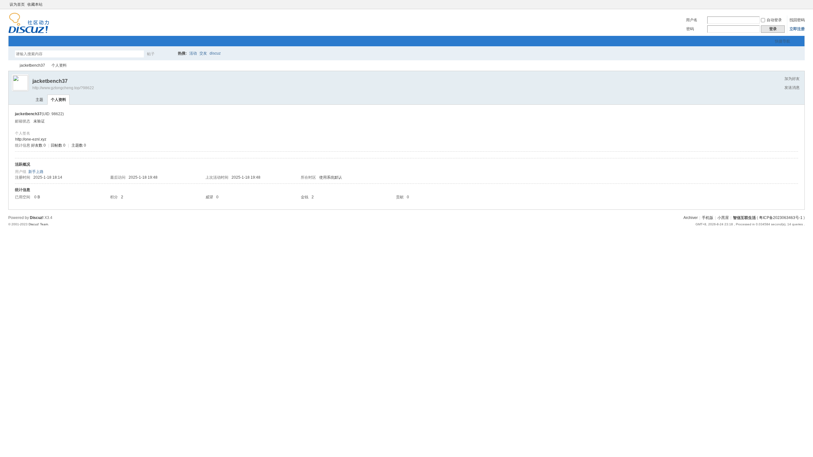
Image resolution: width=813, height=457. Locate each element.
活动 (193, 53)
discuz (215, 53)
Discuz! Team (38, 224)
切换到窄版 (801, 4)
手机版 (707, 217)
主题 (39, 99)
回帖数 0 (58, 145)
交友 (203, 53)
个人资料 (58, 99)
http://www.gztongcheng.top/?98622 (63, 88)
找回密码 (797, 20)
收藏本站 (35, 4)
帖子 (151, 54)
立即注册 (797, 29)
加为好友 (792, 78)
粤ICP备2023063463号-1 (781, 217)
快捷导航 (782, 41)
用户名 (691, 20)
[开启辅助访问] (795, 4)
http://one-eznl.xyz (30, 139)
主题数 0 (78, 145)
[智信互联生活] (28, 32)
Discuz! (37, 217)
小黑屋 (723, 217)
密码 (690, 29)
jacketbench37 (32, 65)
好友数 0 (38, 145)
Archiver (690, 217)
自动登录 (774, 20)
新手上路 (36, 171)
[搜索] (169, 53)
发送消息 (792, 87)
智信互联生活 (10, 65)
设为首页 (17, 4)
